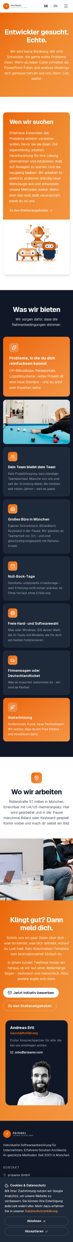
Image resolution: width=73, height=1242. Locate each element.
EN (55, 6)
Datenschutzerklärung (41, 1211)
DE (46, 6)
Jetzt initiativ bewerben (33, 992)
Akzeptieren (34, 1231)
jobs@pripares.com (29, 1052)
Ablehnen (34, 1221)
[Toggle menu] (66, 6)
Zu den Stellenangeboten (28, 210)
